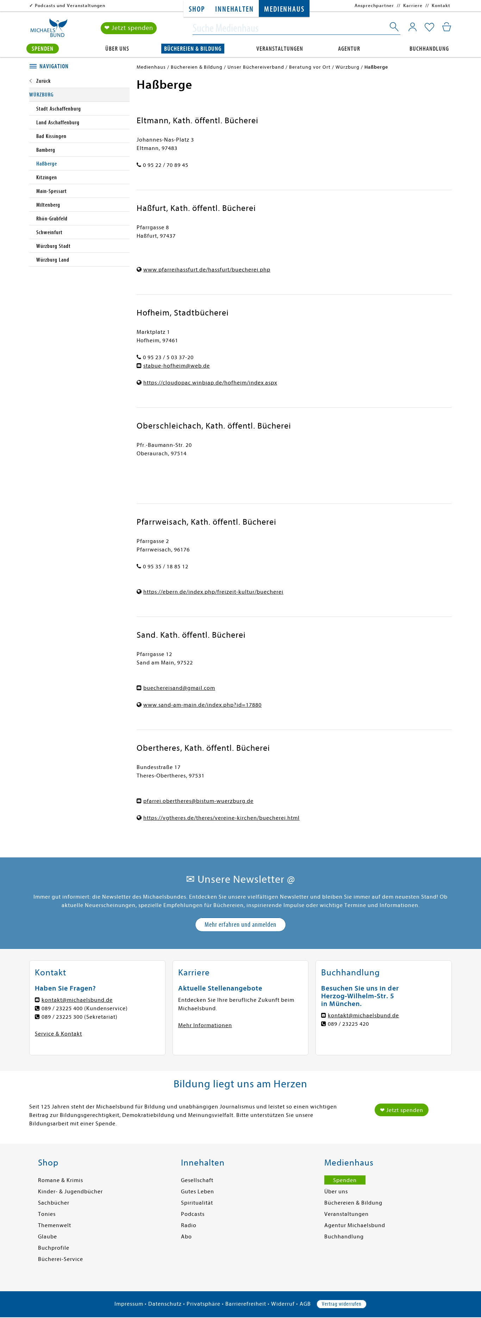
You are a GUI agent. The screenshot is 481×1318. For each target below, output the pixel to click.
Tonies (47, 1214)
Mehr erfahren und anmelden (240, 924)
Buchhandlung (429, 48)
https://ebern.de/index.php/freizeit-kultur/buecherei (213, 592)
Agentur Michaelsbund (354, 1225)
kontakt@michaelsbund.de (77, 1000)
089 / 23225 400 (62, 1008)
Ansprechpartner (374, 5)
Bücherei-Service (60, 1259)
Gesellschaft (197, 1180)
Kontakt (441, 5)
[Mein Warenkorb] (447, 26)
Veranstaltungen (279, 48)
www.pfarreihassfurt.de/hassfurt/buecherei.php (206, 270)
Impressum (128, 1304)
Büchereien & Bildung (192, 48)
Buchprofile (53, 1248)
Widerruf (283, 1304)
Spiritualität (197, 1203)
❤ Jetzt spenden (128, 28)
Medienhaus (284, 9)
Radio (188, 1225)
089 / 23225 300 (62, 1017)
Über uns (117, 48)
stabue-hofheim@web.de (176, 366)
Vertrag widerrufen (341, 1304)
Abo (186, 1236)
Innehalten (234, 9)
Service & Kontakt (58, 1034)
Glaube (47, 1236)
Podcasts (193, 1214)
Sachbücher (53, 1203)
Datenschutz (165, 1304)
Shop (197, 9)
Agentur (349, 48)
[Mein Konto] (412, 26)
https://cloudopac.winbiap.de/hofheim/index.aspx (210, 383)
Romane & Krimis (60, 1180)
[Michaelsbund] (49, 30)
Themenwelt (54, 1225)
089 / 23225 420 (348, 1024)
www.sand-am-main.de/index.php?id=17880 (202, 705)
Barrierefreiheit (245, 1304)
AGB (305, 1304)
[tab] (79, 66)
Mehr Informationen (205, 1025)
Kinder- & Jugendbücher (70, 1191)
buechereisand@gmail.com (179, 688)
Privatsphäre (203, 1304)
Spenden (43, 48)
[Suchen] (394, 28)
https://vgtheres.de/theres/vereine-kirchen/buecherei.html (221, 818)
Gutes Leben (197, 1191)
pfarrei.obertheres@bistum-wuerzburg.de (198, 801)
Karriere (413, 5)
